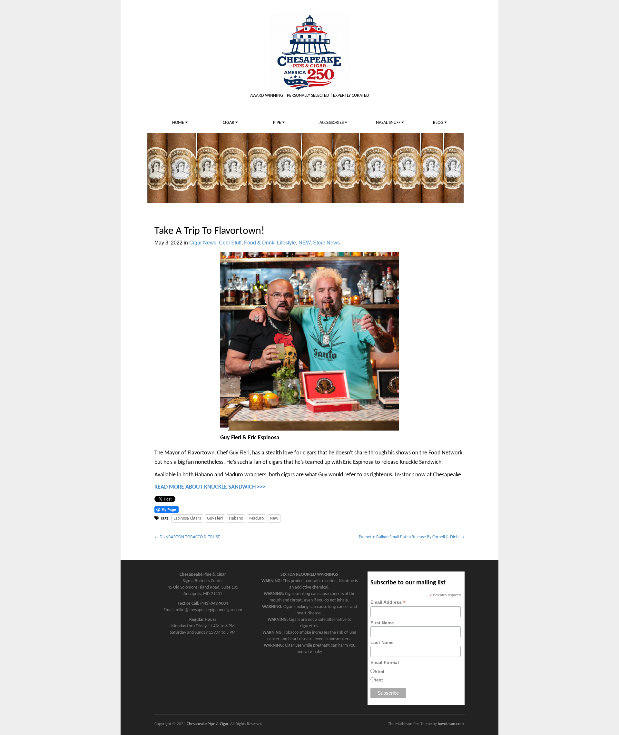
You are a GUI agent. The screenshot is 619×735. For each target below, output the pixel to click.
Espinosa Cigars (187, 518)
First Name (382, 622)
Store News (326, 242)
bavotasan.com (451, 724)
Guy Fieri (215, 518)
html (379, 671)
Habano (236, 518)
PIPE (277, 122)
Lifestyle (286, 242)
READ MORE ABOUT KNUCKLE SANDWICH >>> (210, 487)
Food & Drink (259, 242)
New (274, 518)
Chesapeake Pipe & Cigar (207, 724)
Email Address (388, 602)
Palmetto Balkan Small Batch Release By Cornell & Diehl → (412, 537)
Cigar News (202, 242)
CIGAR (229, 122)
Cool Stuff (230, 242)
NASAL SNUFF (388, 122)
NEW (304, 242)
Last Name (382, 642)
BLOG (438, 122)
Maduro (256, 518)
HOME (178, 122)
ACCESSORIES (332, 122)
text (379, 679)
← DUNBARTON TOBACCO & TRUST (187, 537)
